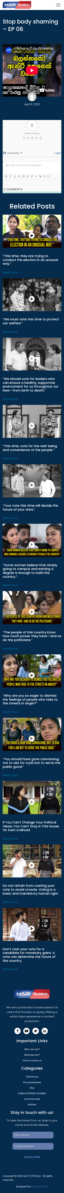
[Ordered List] (23, 176)
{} (44, 176)
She (32, 1088)
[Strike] (19, 176)
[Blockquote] (32, 176)
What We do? (32, 1055)
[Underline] (14, 176)
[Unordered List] (27, 176)
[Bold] (6, 176)
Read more (10, 272)
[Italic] (10, 176)
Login (57, 153)
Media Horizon (39, 1186)
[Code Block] (36, 176)
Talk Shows (32, 1076)
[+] (49, 176)
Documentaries (32, 1082)
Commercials (32, 1099)
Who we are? (32, 1049)
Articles (32, 1104)
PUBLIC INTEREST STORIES (32, 1093)
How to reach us (32, 1060)
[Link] (40, 176)
